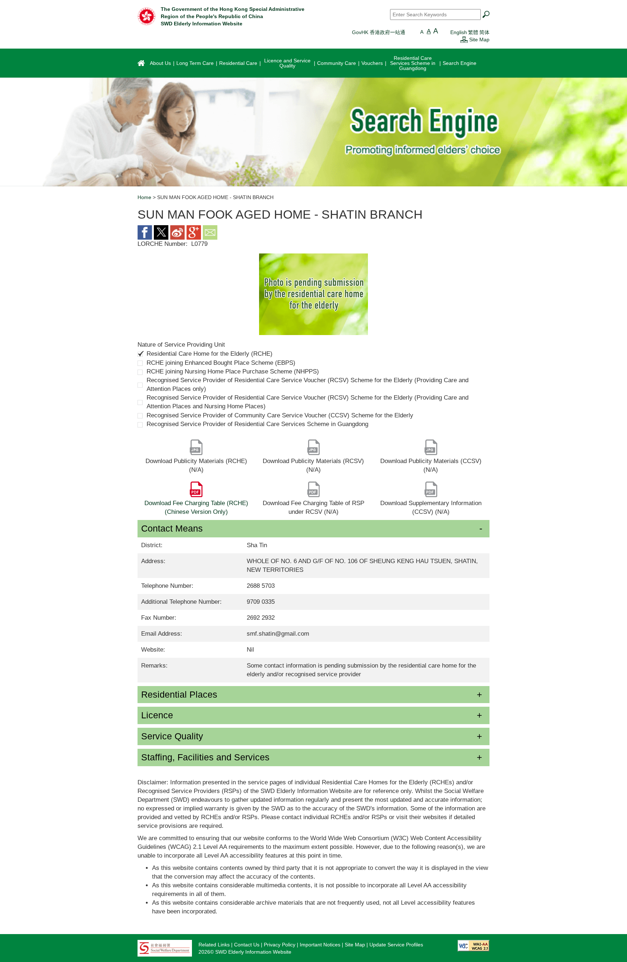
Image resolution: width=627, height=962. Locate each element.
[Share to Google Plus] (194, 231)
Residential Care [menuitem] (238, 63)
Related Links (214, 944)
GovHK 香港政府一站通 (378, 32)
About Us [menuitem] (160, 63)
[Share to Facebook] (145, 231)
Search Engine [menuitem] (459, 63)
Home (144, 197)
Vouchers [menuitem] (372, 63)
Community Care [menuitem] (336, 63)
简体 (484, 32)
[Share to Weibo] (177, 231)
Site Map (479, 39)
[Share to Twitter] (161, 231)
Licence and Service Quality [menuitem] (287, 63)
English (458, 32)
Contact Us (246, 944)
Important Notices (320, 944)
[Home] (147, 16)
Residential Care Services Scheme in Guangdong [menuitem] (412, 63)
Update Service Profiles (396, 944)
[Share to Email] (210, 231)
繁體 (473, 32)
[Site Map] (464, 39)
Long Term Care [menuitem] (195, 63)
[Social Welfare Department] (165, 948)
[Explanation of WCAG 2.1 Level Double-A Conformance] (473, 945)
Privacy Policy (279, 944)
